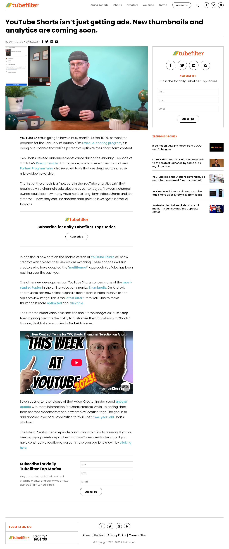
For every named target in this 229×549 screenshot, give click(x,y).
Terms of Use (137, 535)
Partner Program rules (36, 168)
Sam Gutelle (16, 41)
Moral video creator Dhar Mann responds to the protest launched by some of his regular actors (178, 163)
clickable (76, 303)
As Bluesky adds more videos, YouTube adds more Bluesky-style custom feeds (177, 193)
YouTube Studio (102, 257)
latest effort (75, 298)
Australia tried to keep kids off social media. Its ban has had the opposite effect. (175, 209)
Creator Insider (47, 163)
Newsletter (182, 5)
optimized (54, 303)
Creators (132, 5)
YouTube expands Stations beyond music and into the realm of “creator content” (178, 178)
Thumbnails (97, 287)
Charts (117, 5)
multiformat (78, 267)
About (87, 535)
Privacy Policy (117, 535)
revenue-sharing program (102, 143)
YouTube (148, 5)
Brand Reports (100, 5)
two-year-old (103, 417)
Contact (99, 535)
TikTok (163, 5)
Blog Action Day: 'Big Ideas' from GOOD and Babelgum (176, 147)
